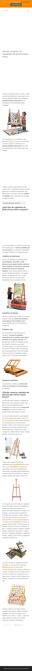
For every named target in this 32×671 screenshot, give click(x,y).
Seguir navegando (16, 4)
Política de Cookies (25, 1)
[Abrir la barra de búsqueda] (28, 10)
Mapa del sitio (7, 668)
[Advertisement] (16, 31)
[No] (30, 3)
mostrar (22, 203)
